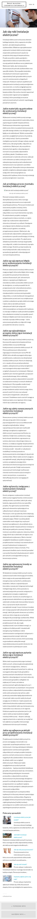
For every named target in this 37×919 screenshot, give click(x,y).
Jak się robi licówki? (20, 864)
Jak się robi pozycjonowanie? (23, 850)
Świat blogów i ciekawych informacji (14, 4)
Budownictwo (8, 896)
